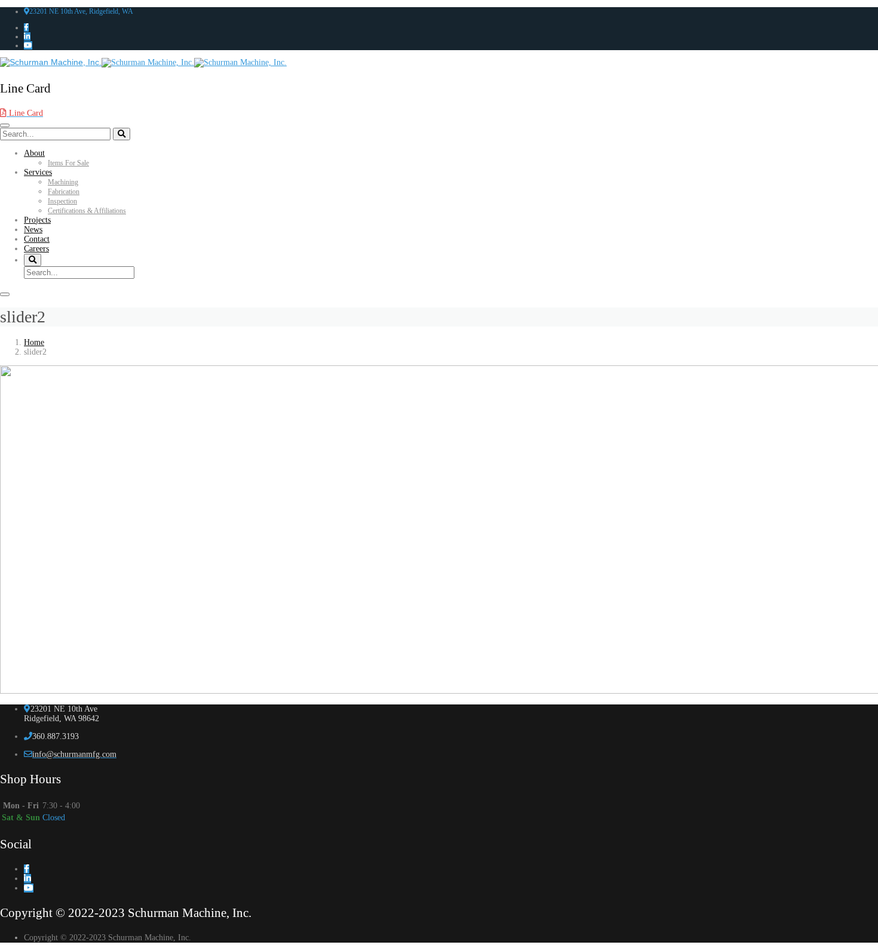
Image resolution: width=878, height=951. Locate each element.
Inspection (62, 201)
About (34, 153)
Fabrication (63, 191)
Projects (37, 220)
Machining (63, 182)
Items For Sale (68, 163)
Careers (36, 248)
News (33, 229)
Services (38, 172)
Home (34, 342)
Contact (37, 239)
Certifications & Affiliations (87, 211)
